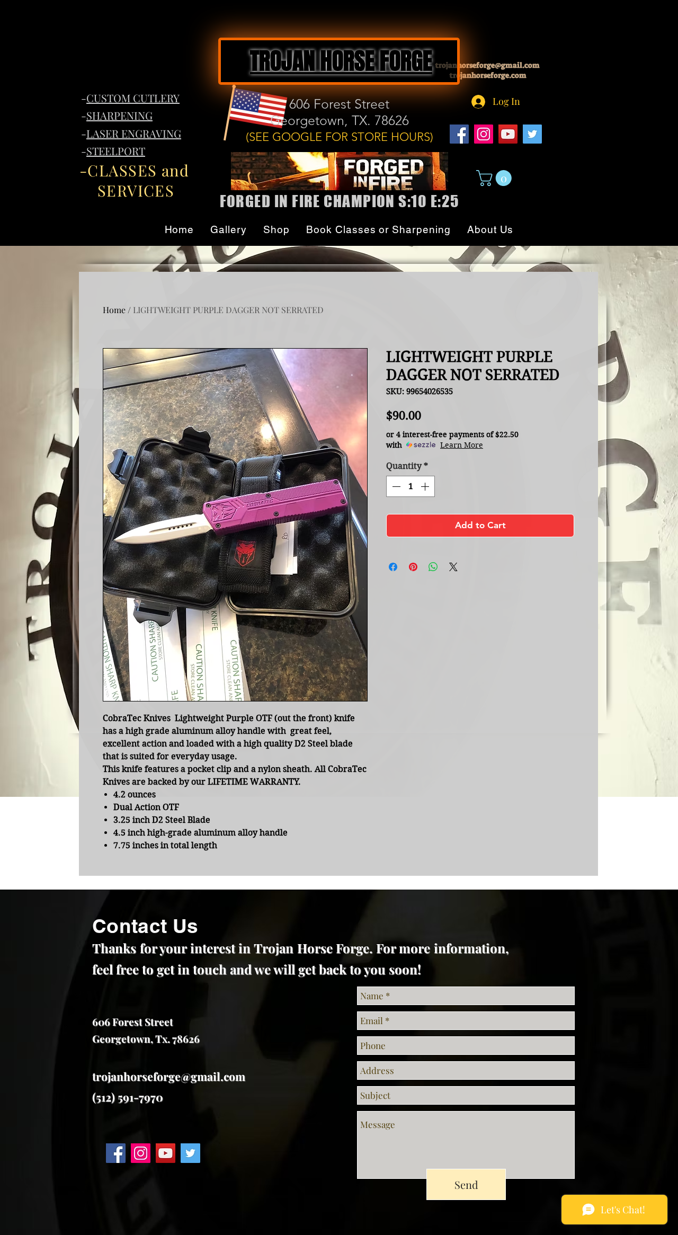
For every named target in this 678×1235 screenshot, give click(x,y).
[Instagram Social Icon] (483, 134)
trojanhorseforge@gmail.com (168, 1076)
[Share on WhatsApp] (433, 567)
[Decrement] (395, 486)
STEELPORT (115, 151)
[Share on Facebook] (393, 567)
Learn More (461, 445)
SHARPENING (119, 115)
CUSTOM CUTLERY (133, 98)
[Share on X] (453, 567)
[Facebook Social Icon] (459, 134)
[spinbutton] (410, 486)
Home (114, 309)
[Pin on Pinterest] (413, 567)
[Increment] (425, 486)
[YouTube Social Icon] (508, 134)
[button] (495, 178)
